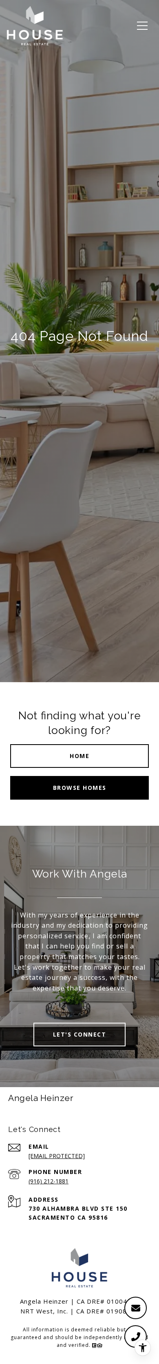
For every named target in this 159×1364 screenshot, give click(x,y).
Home (79, 756)
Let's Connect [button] (79, 1034)
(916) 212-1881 (48, 1181)
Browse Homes (79, 787)
